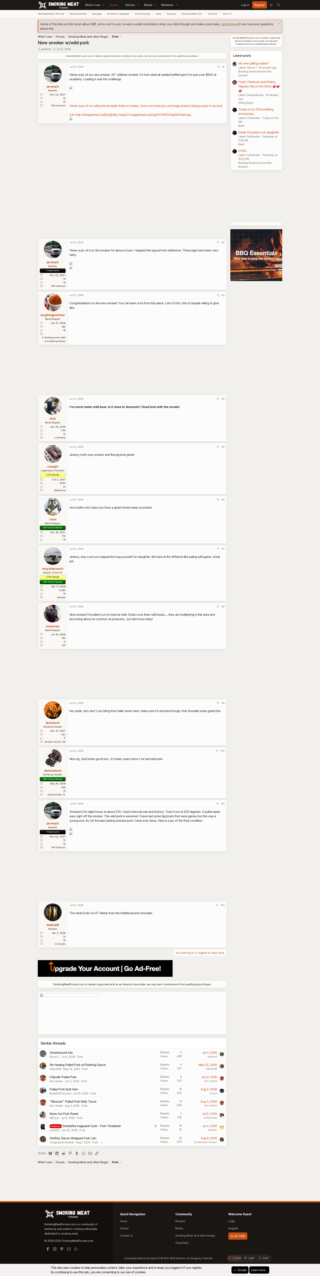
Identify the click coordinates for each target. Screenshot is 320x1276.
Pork (80, 1056)
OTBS (242, 151)
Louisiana (60, 437)
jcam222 (55, 1130)
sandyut (212, 1056)
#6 (223, 499)
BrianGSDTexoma (60, 1093)
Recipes (171, 13)
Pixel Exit (207, 1258)
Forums (114, 4)
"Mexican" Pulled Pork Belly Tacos (73, 1101)
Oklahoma (60, 490)
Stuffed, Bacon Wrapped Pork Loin (73, 1138)
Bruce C (54, 1056)
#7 (223, 548)
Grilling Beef (245, 102)
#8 (223, 606)
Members (167, 4)
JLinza (213, 1093)
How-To (227, 13)
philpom (212, 1129)
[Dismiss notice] (278, 24)
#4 (223, 398)
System (237, 1258)
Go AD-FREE (237, 1236)
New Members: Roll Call (51, 13)
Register (233, 1228)
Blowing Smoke (78, 13)
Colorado (60, 943)
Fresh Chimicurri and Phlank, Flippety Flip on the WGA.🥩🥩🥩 (259, 86)
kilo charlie (56, 1081)
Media (148, 4)
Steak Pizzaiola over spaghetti (258, 132)
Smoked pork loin (61, 1052)
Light (251, 1258)
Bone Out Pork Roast (64, 1114)
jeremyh (46, 49)
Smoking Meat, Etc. (191, 13)
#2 (223, 242)
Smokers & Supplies (118, 13)
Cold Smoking (142, 13)
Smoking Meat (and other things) (195, 1235)
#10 (223, 750)
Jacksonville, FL (56, 794)
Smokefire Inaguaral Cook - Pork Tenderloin (91, 1126)
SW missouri (58, 105)
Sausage (97, 13)
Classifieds (182, 1242)
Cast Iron (213, 13)
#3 (223, 295)
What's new (92, 4)
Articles (130, 4)
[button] (103, 5)
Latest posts (242, 55)
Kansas (61, 597)
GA (64, 645)
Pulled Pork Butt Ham (64, 1089)
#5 (223, 446)
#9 (223, 702)
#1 (223, 66)
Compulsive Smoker (62, 1142)
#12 (223, 905)
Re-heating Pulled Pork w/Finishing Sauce (78, 1065)
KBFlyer (54, 1117)
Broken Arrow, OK (55, 741)
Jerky (158, 13)
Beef (241, 125)
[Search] (278, 5)
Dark (266, 1258)
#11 (223, 803)
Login (231, 1221)
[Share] (218, 66)
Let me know (229, 24)
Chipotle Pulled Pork (63, 1077)
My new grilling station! (253, 63)
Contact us (126, 1235)
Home (123, 1221)
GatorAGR (55, 1069)
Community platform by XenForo (157, 1258)
